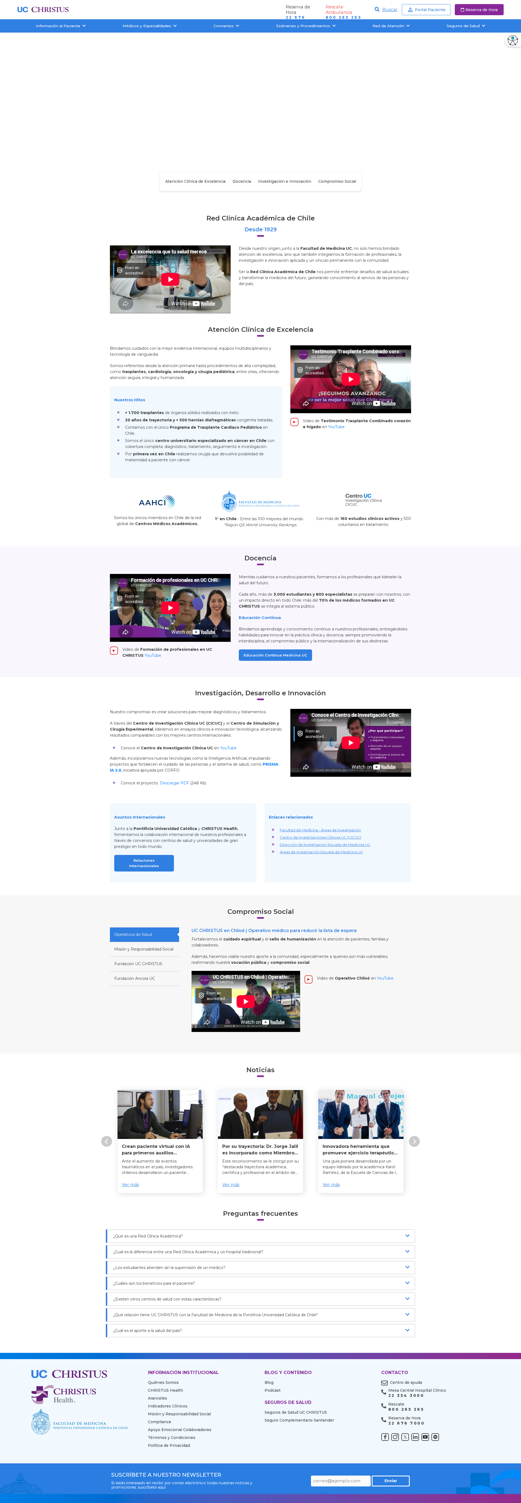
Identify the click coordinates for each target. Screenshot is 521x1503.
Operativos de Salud (133, 934)
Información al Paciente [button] (58, 26)
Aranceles (157, 1398)
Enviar (391, 1480)
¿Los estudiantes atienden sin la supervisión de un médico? (169, 1267)
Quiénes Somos (163, 1382)
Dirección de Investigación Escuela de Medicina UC (325, 844)
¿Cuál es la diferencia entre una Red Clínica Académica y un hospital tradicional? (188, 1251)
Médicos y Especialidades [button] (147, 26)
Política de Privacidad (169, 1445)
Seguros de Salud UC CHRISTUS (296, 1412)
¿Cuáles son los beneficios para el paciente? (154, 1283)
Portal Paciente (430, 9)
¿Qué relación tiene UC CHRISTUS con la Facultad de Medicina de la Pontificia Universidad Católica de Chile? (215, 1314)
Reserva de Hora (481, 9)
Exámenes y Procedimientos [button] (303, 26)
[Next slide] (414, 1141)
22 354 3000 (406, 1395)
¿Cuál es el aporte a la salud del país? (147, 1330)
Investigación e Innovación (284, 181)
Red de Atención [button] (388, 26)
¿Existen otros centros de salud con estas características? (167, 1299)
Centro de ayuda (406, 1382)
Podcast (273, 1390)
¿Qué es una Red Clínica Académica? (148, 1236)
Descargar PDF (174, 783)
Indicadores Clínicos (168, 1406)
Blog (269, 1382)
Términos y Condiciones (171, 1437)
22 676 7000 (406, 1423)
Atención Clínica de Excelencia (195, 181)
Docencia (242, 181)
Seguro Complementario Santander (299, 1420)
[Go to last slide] (106, 1141)
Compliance (159, 1421)
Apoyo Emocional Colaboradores (179, 1429)
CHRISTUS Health (165, 1390)
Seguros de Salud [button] (463, 26)
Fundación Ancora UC (134, 978)
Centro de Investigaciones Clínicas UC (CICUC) (320, 837)
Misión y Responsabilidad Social (143, 949)
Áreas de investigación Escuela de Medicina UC (321, 852)
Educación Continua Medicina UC (275, 655)
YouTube (336, 426)
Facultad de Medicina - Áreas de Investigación (320, 830)
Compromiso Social (337, 181)
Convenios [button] (224, 26)
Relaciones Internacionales (144, 863)
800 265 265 (343, 17)
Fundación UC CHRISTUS (138, 963)
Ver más (130, 1184)
